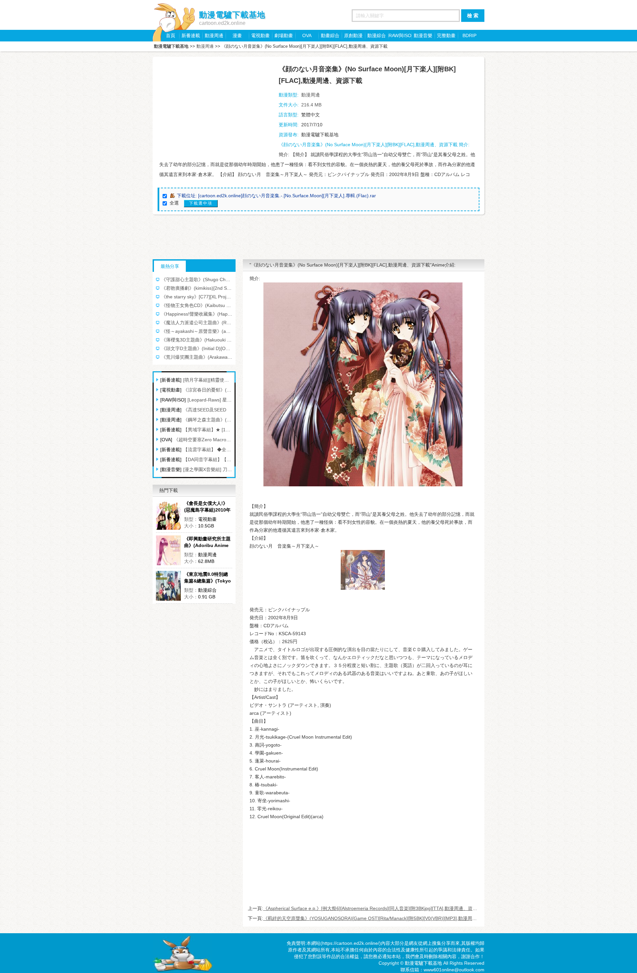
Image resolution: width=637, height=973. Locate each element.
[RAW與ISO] (173, 399)
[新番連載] (170, 380)
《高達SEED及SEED (204, 409)
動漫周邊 (214, 35)
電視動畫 (260, 35)
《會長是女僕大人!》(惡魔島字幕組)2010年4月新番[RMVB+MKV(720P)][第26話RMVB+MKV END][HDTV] (207, 507)
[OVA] (166, 439)
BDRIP (469, 35)
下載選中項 (200, 203)
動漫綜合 (376, 35)
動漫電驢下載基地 (171, 46)
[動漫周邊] (170, 409)
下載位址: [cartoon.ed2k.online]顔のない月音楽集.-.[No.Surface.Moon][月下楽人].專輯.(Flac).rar (276, 195)
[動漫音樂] (170, 469)
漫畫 (237, 35)
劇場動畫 (283, 35)
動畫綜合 (330, 35)
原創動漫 (353, 35)
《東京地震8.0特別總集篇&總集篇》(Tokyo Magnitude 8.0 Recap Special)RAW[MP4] (208, 578)
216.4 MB (311, 104)
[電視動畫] (170, 390)
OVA (307, 35)
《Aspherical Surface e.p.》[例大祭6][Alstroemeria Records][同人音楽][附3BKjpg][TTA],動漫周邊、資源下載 (374, 908)
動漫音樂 (423, 35)
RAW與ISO (400, 35)
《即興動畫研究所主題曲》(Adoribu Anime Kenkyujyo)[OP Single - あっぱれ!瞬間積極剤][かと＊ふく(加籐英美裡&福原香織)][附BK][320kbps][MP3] (208, 542)
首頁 (170, 35)
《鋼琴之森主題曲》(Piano (211, 419)
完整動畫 (446, 35)
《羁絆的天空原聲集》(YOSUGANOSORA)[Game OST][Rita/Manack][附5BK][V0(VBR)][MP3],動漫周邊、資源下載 (381, 918)
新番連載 (190, 35)
